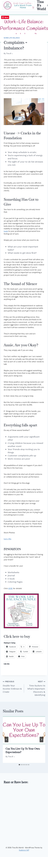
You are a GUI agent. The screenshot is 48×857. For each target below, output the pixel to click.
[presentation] (24, 730)
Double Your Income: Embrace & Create (12, 687)
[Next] (41, 739)
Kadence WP (24, 850)
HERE (10, 588)
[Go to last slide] (6, 739)
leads (6, 231)
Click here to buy (17, 636)
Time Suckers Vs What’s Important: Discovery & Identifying (36, 688)
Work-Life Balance (12, 38)
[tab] (19, 764)
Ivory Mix (7, 539)
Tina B (8, 53)
